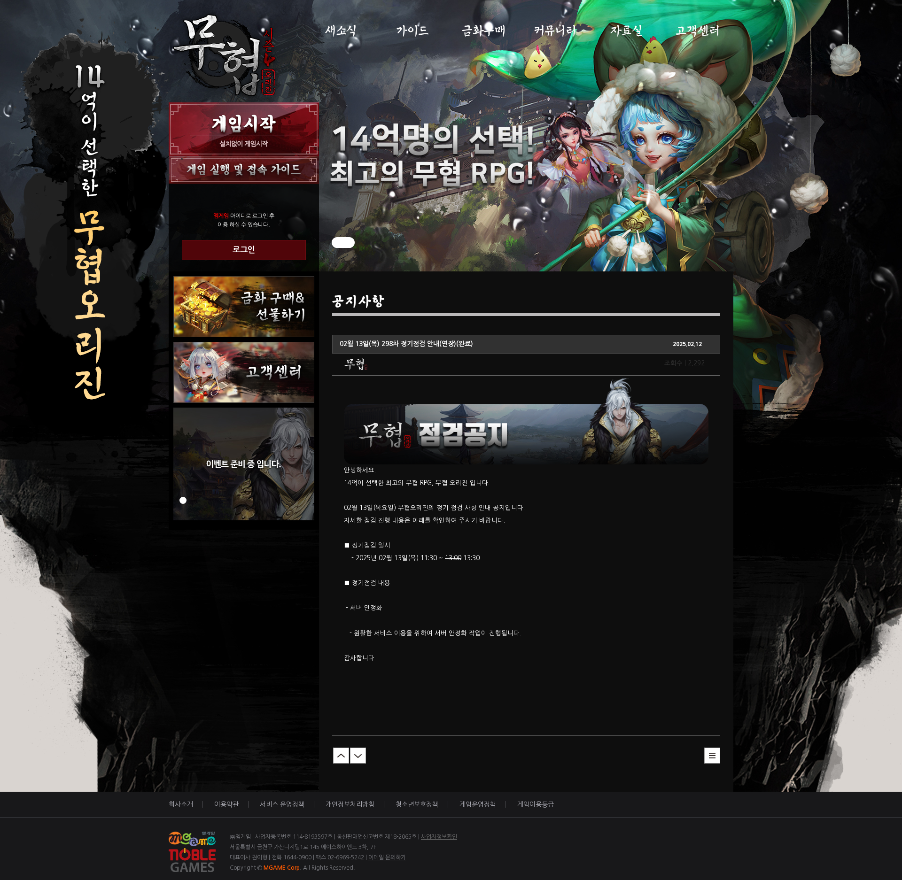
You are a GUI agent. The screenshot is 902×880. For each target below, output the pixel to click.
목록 (712, 756)
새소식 (341, 31)
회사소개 (181, 804)
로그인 (244, 250)
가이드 (412, 31)
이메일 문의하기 (387, 857)
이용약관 (226, 804)
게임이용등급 (535, 804)
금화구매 (483, 31)
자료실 (626, 31)
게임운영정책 (477, 804)
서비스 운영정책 (282, 804)
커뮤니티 (555, 31)
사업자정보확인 (439, 837)
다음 (358, 756)
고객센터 (698, 31)
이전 (341, 756)
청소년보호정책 (417, 804)
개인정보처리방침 (350, 804)
